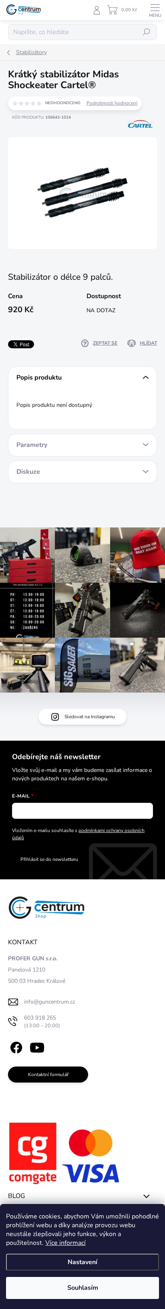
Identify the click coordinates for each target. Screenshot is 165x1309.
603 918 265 (42, 1021)
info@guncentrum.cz (49, 1002)
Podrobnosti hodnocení (112, 103)
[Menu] (155, 10)
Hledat (146, 32)
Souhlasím (82, 1287)
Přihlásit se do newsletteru (49, 859)
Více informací (65, 1242)
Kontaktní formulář (48, 1074)
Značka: (140, 142)
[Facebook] (15, 1046)
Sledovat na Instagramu (89, 716)
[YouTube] (37, 1046)
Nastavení (82, 1262)
